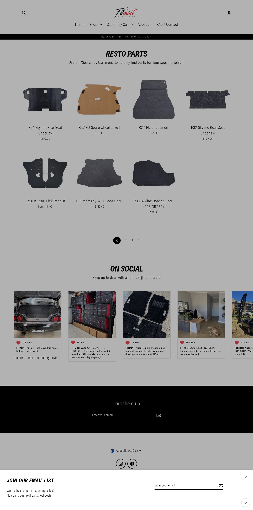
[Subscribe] (220, 486)
